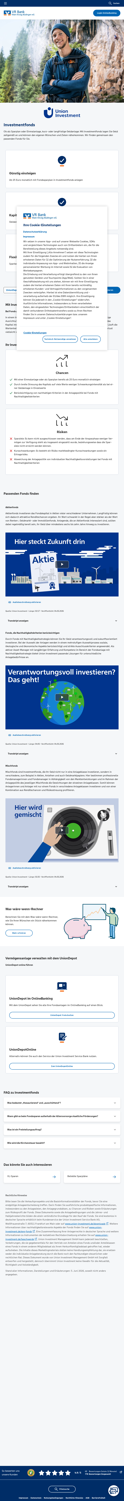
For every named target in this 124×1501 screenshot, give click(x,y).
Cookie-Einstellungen (35, 332)
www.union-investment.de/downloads (85, 1223)
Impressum (23, 1498)
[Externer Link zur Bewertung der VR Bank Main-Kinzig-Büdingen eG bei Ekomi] (121, 1472)
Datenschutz (36, 1498)
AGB (87, 1498)
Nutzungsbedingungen (53, 1498)
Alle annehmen (90, 339)
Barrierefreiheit (98, 1498)
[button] (62, 621)
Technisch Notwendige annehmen (60, 339)
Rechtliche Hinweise (74, 1498)
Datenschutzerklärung (35, 231)
